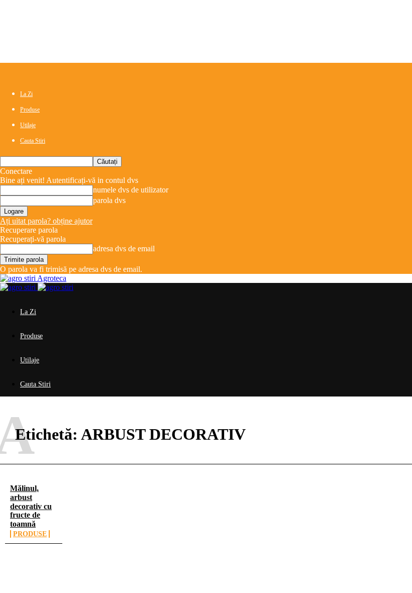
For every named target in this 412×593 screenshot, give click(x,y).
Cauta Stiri (32, 140)
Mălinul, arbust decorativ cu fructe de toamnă (31, 506)
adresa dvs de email (124, 248)
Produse (30, 109)
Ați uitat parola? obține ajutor (46, 221)
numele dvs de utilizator (130, 189)
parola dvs (109, 200)
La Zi (26, 93)
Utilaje (28, 125)
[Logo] (19, 287)
